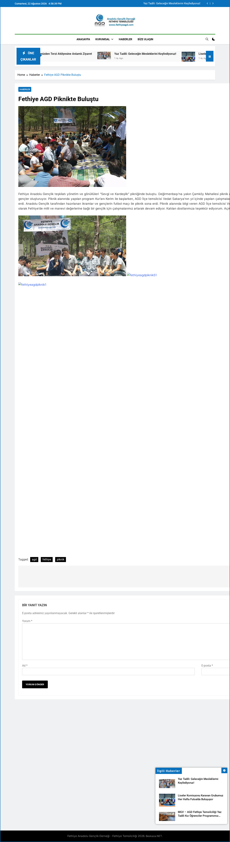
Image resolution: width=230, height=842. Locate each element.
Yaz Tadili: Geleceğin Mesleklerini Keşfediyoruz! (171, 3)
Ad (24, 665)
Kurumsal (102, 39)
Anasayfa (83, 39)
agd (34, 559)
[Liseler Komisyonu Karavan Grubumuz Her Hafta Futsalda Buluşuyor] (168, 58)
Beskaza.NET (154, 836)
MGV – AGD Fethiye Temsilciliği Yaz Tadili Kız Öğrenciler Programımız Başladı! (200, 815)
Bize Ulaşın (145, 39)
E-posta (207, 665)
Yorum (27, 621)
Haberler (125, 39)
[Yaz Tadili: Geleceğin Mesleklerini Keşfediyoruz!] (84, 55)
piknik (60, 559)
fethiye (46, 559)
